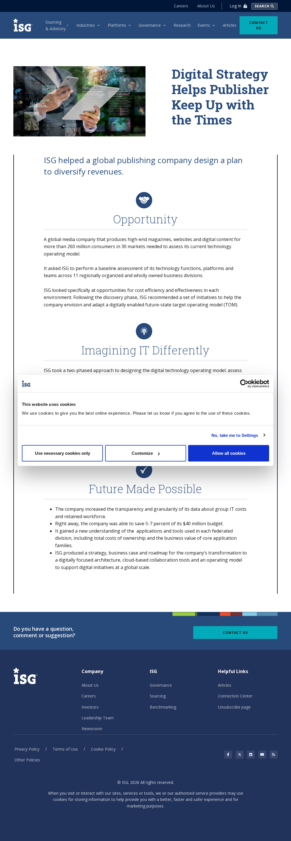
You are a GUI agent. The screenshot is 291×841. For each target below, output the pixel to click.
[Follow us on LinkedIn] (251, 755)
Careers (181, 6)
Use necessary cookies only (62, 453)
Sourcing (158, 696)
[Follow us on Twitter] (240, 755)
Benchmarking (163, 707)
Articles (224, 685)
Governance (161, 685)
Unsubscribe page (234, 707)
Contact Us (258, 25)
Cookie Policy (103, 749)
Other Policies (27, 760)
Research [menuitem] (182, 25)
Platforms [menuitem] (117, 25)
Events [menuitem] (204, 25)
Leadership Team (98, 717)
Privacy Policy (27, 749)
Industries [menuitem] (85, 25)
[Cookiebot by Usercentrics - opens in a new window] (244, 383)
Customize (142, 453)
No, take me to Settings (234, 435)
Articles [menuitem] (229, 25)
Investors (90, 707)
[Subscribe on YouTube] (262, 755)
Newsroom (92, 728)
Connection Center (235, 696)
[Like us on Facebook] (228, 755)
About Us (206, 6)
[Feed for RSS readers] (274, 755)
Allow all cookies (229, 453)
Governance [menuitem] (150, 25)
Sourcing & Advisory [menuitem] (55, 25)
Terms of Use (65, 749)
